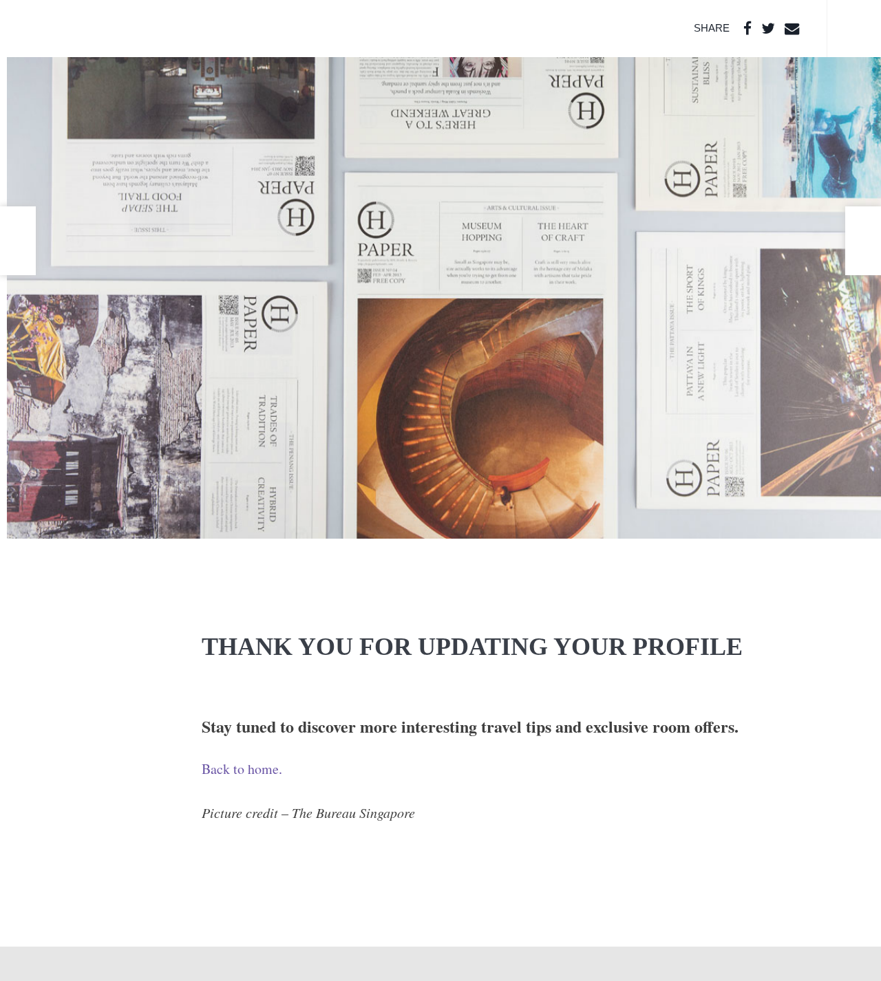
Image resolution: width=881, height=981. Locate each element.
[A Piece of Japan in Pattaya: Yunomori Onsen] (18, 240)
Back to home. (242, 768)
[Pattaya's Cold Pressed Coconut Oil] (863, 240)
